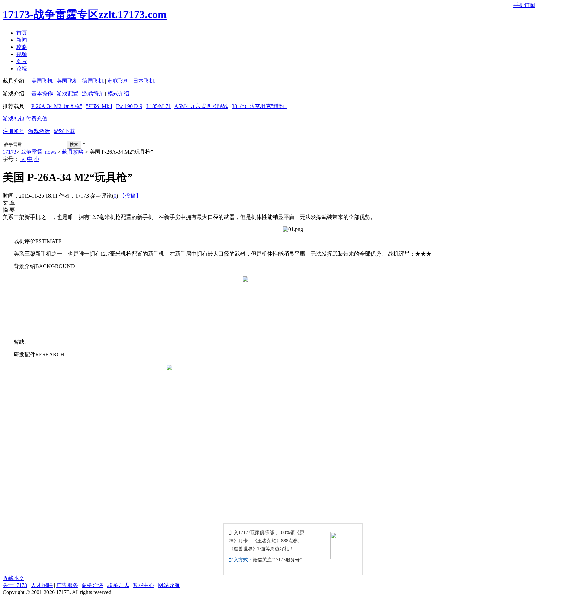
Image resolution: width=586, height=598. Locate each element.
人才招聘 (42, 585)
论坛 (21, 68)
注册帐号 (13, 131)
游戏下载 (64, 131)
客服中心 (143, 585)
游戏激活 (39, 131)
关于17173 (15, 585)
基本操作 (42, 93)
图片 (21, 61)
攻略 (21, 47)
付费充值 (36, 119)
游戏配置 (67, 93)
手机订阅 (524, 5)
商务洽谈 (92, 585)
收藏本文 (13, 578)
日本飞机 (144, 81)
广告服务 (67, 585)
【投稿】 (130, 196)
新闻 (21, 40)
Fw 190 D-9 (129, 106)
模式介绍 (118, 93)
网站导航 (169, 585)
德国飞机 (93, 81)
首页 (21, 33)
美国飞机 (42, 81)
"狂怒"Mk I (99, 106)
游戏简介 (93, 93)
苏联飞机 (118, 81)
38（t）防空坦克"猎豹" (259, 106)
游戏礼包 (13, 119)
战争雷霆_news (38, 152)
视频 (21, 54)
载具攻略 (73, 152)
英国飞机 (67, 81)
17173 (9, 152)
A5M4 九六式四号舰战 (201, 106)
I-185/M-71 (158, 106)
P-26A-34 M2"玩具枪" (56, 106)
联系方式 (118, 585)
